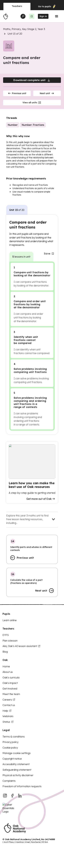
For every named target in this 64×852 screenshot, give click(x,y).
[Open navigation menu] (56, 16)
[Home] (5, 16)
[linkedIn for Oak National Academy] (19, 795)
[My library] (31, 16)
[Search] (23, 16)
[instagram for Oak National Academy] (4, 795)
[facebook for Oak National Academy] (12, 795)
